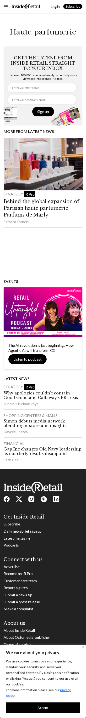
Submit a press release (22, 601)
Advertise (12, 566)
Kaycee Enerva (16, 431)
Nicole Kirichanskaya (21, 403)
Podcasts (11, 545)
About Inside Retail (19, 630)
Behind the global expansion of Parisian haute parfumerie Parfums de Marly (41, 208)
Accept (43, 708)
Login (55, 6)
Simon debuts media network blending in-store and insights (35, 423)
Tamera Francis (16, 221)
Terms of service (17, 644)
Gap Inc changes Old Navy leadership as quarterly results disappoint (42, 451)
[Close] (83, 647)
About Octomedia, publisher (27, 637)
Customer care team (20, 580)
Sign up (43, 111)
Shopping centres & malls (31, 415)
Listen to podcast (27, 359)
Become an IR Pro (18, 573)
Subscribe (72, 6)
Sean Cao (11, 459)
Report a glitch (16, 587)
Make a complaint (18, 608)
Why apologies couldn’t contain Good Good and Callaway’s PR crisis (41, 395)
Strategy (14, 194)
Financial (14, 443)
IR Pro (29, 194)
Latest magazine (17, 538)
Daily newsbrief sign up (23, 531)
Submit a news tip (18, 595)
